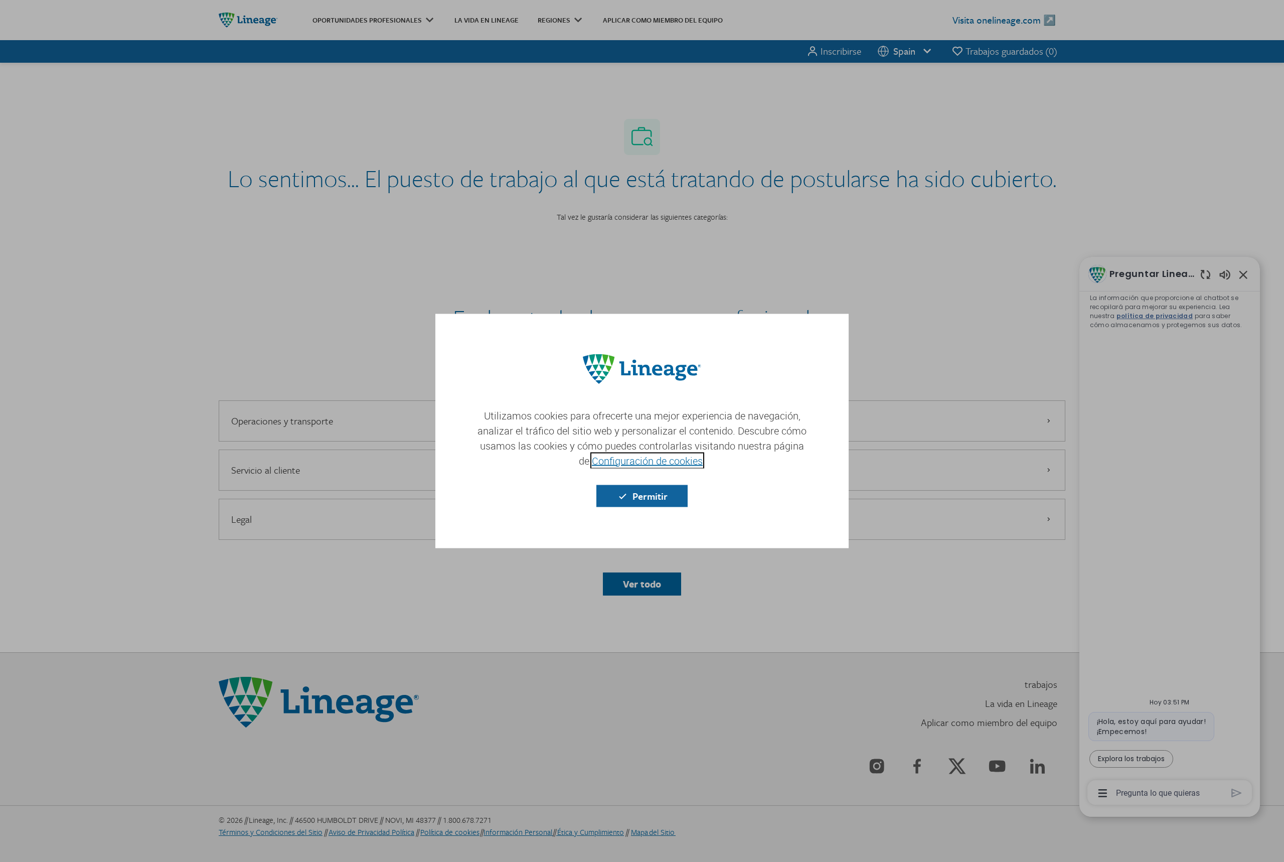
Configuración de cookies (647, 461)
